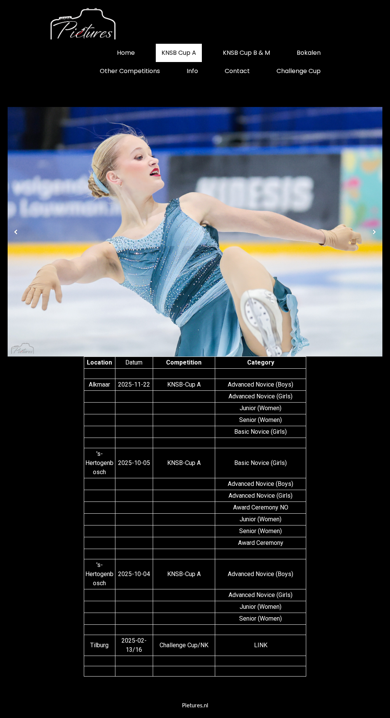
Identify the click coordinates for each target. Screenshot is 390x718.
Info (192, 71)
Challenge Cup (299, 71)
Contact (237, 71)
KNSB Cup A (178, 52)
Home (126, 52)
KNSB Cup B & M (246, 52)
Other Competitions (130, 71)
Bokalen (309, 52)
